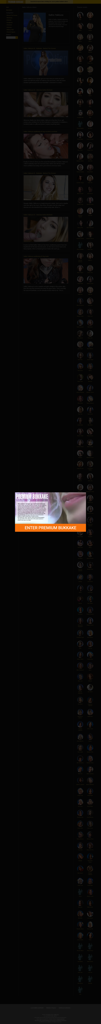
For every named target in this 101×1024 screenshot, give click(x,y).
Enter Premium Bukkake (50, 527)
